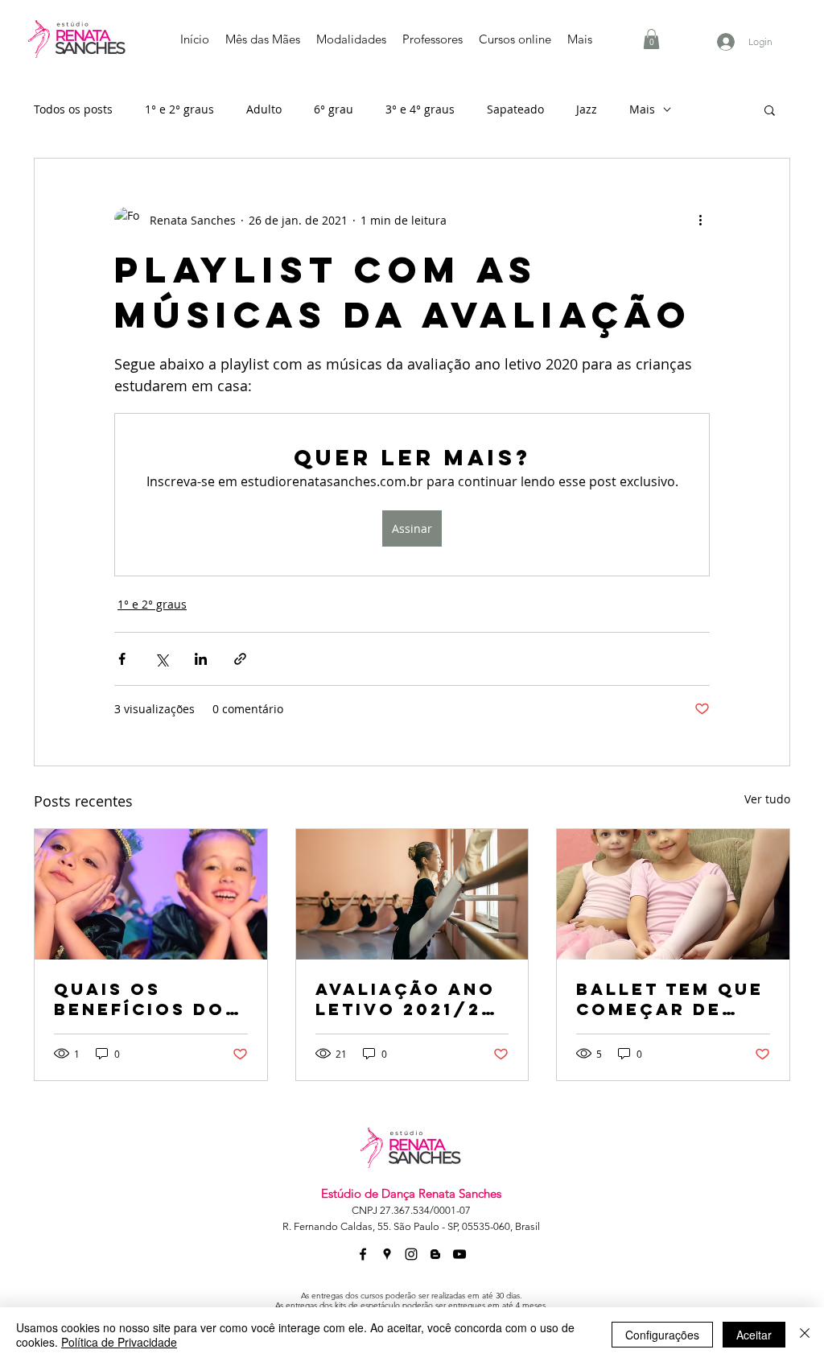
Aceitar (754, 1335)
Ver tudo (767, 799)
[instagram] (411, 1254)
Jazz (586, 109)
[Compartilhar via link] (240, 659)
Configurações (662, 1335)
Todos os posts (73, 109)
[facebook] (363, 1254)
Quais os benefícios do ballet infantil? (139, 999)
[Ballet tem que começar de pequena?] (673, 894)
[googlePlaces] (387, 1254)
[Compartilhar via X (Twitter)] (161, 659)
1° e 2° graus (179, 109)
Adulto (264, 109)
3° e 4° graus (420, 109)
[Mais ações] (700, 219)
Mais (642, 109)
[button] (651, 39)
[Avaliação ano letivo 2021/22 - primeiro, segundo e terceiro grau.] (412, 894)
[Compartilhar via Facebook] (122, 659)
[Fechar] (804, 1334)
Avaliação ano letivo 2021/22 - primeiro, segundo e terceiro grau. (409, 999)
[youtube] (459, 1254)
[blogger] (435, 1254)
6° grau (333, 109)
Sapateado (515, 109)
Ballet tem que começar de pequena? (670, 999)
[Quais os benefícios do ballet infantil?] (151, 894)
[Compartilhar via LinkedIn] (200, 659)
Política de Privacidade (119, 1342)
